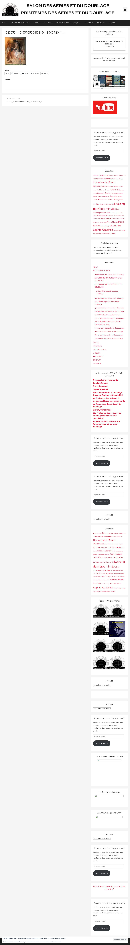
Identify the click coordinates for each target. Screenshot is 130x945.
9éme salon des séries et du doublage (109, 331)
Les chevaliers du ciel (107, 204)
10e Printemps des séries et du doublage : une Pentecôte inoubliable (107, 415)
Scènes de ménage (104, 226)
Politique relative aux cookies (53, 942)
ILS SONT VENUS (62, 23)
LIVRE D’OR (48, 23)
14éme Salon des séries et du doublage (109, 298)
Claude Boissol (109, 179)
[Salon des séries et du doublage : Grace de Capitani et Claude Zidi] (117, 664)
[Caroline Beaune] (101, 646)
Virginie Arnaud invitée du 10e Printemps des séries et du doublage (106, 424)
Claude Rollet (118, 178)
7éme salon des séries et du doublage (109, 338)
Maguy (103, 218)
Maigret (109, 218)
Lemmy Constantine (102, 410)
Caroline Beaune (100, 383)
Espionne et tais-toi (108, 186)
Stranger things (117, 230)
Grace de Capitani (104, 193)
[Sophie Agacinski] (101, 664)
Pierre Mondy (112, 222)
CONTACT (101, 23)
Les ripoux (110, 215)
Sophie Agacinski (103, 229)
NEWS (4, 23)
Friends (107, 190)
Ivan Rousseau (115, 193)
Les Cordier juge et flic (100, 215)
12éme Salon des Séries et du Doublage (109, 311)
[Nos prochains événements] (117, 629)
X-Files (113, 233)
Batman (105, 175)
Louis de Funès (96, 218)
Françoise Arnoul (100, 386)
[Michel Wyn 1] (117, 612)
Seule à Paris (115, 226)
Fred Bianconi (101, 190)
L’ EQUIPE (76, 23)
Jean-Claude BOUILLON (103, 196)
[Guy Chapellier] (101, 612)
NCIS (119, 218)
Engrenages (98, 186)
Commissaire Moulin (104, 182)
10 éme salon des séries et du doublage (109, 328)
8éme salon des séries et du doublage (109, 335)
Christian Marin (98, 179)
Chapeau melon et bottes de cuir (117, 175)
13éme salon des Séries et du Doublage (109, 308)
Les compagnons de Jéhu (117, 212)
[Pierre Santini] (101, 629)
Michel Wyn (115, 218)
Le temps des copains (119, 215)
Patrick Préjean (103, 222)
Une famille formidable (104, 233)
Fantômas (116, 186)
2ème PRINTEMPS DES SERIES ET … (108, 315)
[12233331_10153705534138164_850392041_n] (15, 65)
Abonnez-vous (102, 158)
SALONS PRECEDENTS (19, 23)
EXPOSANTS (88, 23)
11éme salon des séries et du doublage (109, 318)
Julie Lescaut (108, 200)
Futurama (115, 189)
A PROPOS (112, 23)
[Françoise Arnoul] (117, 646)
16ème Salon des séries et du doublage (109, 274)
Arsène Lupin (97, 175)
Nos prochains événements (105, 380)
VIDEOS (36, 23)
